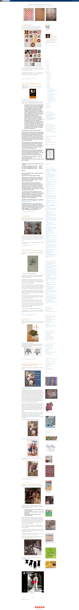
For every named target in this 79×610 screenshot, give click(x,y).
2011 (47, 72)
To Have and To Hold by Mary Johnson (51, 294)
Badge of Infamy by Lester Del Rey (50, 273)
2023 (47, 61)
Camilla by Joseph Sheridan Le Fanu (50, 261)
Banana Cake (47, 140)
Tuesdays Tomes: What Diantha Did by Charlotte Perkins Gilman (31, 84)
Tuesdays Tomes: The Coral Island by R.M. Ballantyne (32, 250)
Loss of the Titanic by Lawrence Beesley (51, 291)
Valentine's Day (33, 359)
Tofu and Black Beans (48, 139)
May (48, 83)
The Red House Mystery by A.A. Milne (51, 278)
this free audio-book (31, 310)
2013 (47, 69)
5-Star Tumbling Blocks (48, 369)
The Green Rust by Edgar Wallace (50, 204)
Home (33, 597)
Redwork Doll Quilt (48, 320)
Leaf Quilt (46, 366)
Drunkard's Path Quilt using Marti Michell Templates (50, 130)
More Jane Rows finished (27, 25)
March (48, 86)
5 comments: (33, 358)
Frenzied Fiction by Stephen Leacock (50, 217)
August (48, 79)
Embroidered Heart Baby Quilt (49, 317)
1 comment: (33, 211)
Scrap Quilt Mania (48, 335)
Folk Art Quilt (47, 347)
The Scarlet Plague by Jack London (50, 290)
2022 (47, 62)
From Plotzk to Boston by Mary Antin (50, 268)
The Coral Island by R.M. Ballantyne (50, 244)
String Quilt (47, 324)
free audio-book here (28, 200)
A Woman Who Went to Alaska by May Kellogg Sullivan (51, 201)
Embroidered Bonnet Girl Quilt (49, 113)
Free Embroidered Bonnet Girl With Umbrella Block (50, 116)
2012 (47, 71)
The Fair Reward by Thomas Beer (50, 173)
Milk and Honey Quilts (40, 4)
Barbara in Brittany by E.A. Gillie (50, 245)
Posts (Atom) (27, 599)
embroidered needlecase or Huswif (50, 315)
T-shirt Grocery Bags (48, 318)
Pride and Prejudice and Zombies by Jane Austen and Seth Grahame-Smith (51, 298)
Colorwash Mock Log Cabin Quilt (50, 332)
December (48, 73)
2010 (47, 105)
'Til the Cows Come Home (49, 348)
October (48, 76)
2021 (47, 64)
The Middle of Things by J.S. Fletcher (50, 196)
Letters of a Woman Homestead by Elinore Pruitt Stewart (50, 250)
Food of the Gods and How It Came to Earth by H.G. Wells (50, 267)
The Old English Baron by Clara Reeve (51, 270)
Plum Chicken (47, 138)
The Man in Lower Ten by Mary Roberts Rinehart (31, 484)
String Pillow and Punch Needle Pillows (51, 325)
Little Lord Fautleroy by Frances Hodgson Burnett (50, 252)
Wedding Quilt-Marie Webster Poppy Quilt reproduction (50, 353)
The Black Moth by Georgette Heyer (50, 168)
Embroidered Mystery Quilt (49, 308)
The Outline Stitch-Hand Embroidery (50, 125)
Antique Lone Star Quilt (48, 365)
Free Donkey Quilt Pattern (49, 112)
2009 (47, 106)
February (48, 87)
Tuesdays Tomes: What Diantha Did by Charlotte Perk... (51, 91)
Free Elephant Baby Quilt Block (50, 117)
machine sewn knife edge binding (50, 128)
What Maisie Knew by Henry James (50, 241)
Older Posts (42, 597)
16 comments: (33, 78)
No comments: (33, 314)
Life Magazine (47, 225)
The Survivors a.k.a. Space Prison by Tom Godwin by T (50, 182)
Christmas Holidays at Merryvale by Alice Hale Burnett (50, 264)
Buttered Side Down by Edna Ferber (50, 239)
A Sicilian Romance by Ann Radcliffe (50, 224)
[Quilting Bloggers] (49, 432)
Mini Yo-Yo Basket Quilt (49, 336)
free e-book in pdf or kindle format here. (31, 534)
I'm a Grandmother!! (26, 216)
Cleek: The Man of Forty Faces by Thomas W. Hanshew (50, 288)
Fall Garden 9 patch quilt (49, 344)
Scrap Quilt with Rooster (49, 354)
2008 (47, 107)
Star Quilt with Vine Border (49, 345)
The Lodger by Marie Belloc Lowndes (50, 208)
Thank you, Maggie (48, 568)
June (48, 82)
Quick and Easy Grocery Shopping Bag (51, 131)
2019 (47, 66)
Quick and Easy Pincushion (49, 126)
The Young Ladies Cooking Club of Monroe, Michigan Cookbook (50, 175)
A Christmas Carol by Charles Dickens (51, 170)
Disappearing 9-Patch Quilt (49, 337)
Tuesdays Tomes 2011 (28, 479)
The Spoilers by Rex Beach (49, 231)
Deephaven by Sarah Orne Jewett (50, 214)
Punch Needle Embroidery (49, 124)
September (49, 77)
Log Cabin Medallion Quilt (49, 338)
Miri (52, 34)
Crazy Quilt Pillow (48, 326)
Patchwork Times (35, 72)
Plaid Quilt (47, 164)
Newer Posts (23, 597)
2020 (47, 65)
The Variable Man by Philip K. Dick (50, 195)
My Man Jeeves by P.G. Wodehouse (50, 265)
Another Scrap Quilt (48, 333)
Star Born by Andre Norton (49, 230)
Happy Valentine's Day (26, 319)
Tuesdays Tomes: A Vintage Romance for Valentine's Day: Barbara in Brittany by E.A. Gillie (32, 365)
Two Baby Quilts (47, 310)
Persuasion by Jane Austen (49, 299)
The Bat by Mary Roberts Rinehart (50, 271)
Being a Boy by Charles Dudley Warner (51, 218)
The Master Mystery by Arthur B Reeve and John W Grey (51, 229)
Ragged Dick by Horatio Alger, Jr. (50, 286)
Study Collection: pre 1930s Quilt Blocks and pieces (50, 364)
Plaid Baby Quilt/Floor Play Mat (50, 322)
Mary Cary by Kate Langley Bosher (50, 272)
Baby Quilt (47, 340)
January (48, 103)
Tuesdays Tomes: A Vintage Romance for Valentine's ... (51, 99)
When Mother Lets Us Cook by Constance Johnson (49, 223)
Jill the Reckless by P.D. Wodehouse (50, 227)
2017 (47, 68)
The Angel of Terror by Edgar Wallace (50, 277)
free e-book (38, 413)
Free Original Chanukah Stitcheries (50, 118)
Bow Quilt (46, 350)
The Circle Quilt (47, 307)
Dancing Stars (47, 349)
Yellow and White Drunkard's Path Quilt (51, 311)
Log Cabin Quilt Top (48, 368)
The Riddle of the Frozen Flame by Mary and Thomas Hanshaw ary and (51, 254)
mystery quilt (27, 359)
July (48, 80)
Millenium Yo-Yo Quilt (48, 331)
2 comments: (33, 593)
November (49, 75)
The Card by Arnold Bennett (49, 296)
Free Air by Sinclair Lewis (49, 300)
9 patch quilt (47, 323)
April (48, 84)
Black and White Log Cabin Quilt (50, 319)
